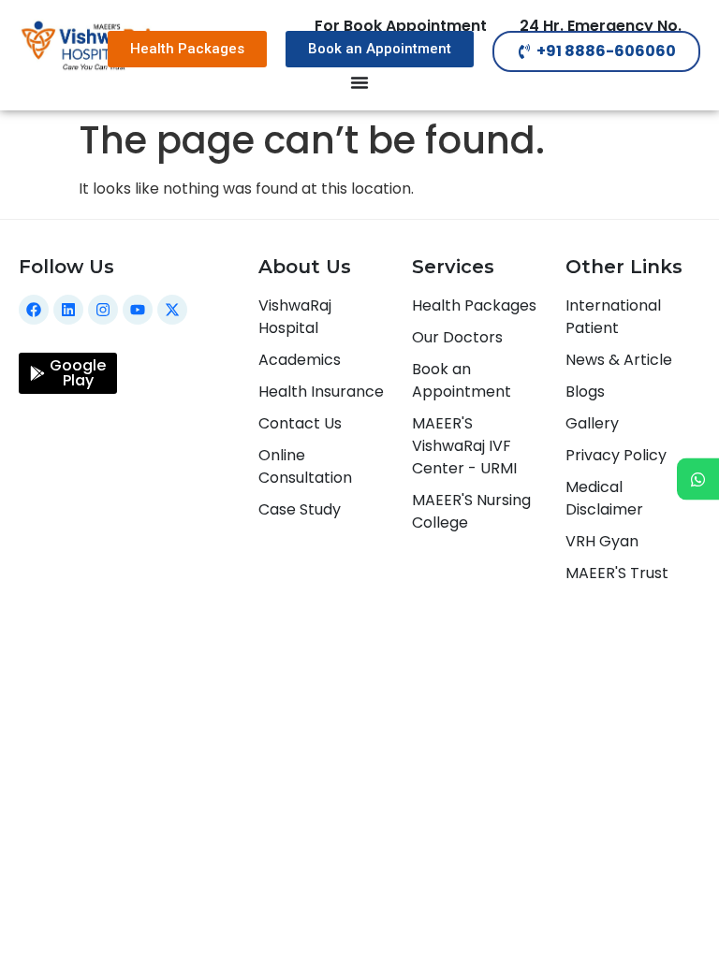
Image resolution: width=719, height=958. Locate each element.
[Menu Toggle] (359, 82)
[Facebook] (34, 310)
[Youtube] (138, 310)
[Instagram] (103, 310)
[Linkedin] (68, 310)
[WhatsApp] (698, 479)
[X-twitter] (172, 310)
